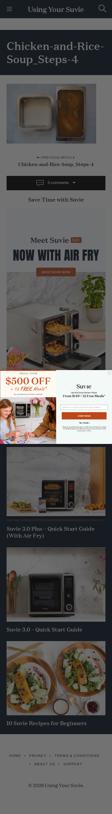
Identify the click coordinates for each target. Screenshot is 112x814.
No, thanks (84, 423)
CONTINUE (83, 415)
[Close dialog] (109, 373)
